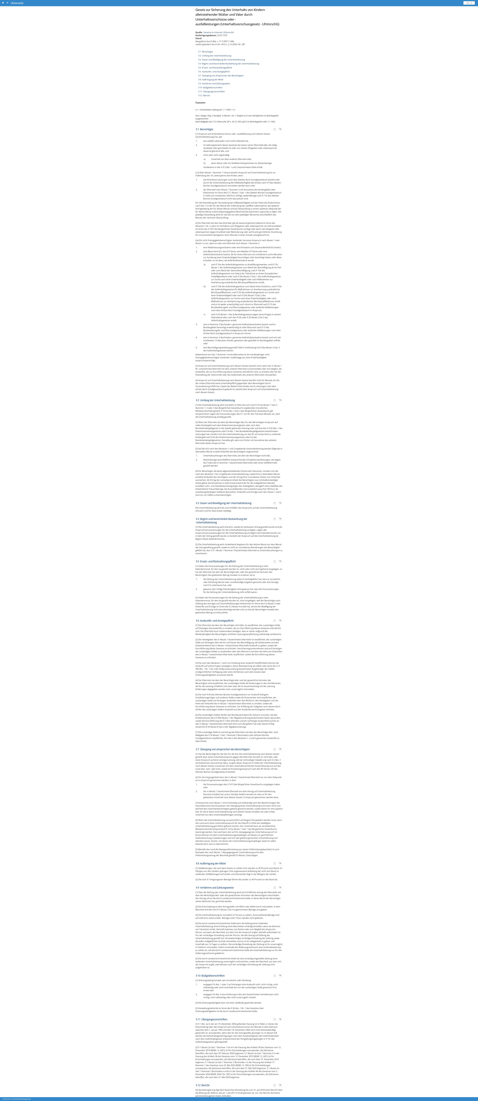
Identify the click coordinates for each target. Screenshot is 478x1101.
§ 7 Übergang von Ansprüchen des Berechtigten (221, 75)
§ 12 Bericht (204, 95)
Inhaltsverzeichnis (7, 2)
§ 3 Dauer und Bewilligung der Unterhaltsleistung (221, 59)
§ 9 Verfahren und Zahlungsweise (214, 83)
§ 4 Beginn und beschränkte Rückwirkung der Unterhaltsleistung (228, 63)
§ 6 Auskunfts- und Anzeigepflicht (214, 71)
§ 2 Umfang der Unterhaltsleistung (214, 55)
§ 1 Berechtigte (205, 51)
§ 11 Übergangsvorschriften (211, 91)
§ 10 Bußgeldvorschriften (210, 87)
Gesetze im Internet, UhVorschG (219, 32)
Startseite (3, 2)
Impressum (6, 1099)
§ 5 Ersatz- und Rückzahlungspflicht (215, 67)
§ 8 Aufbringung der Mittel (210, 79)
